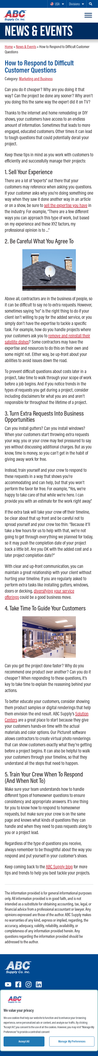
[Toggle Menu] (88, 15)
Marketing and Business (36, 78)
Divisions (74, 4)
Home (9, 46)
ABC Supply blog (59, 866)
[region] (49, 1020)
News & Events (26, 46)
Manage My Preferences (72, 1041)
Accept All (24, 1041)
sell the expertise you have (65, 205)
